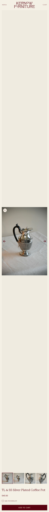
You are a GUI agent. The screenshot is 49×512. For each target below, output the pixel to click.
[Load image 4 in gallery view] (41, 478)
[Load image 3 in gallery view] (30, 478)
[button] (4, 5)
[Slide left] (4, 241)
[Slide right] (44, 241)
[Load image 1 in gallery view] (7, 478)
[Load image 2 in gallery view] (18, 478)
